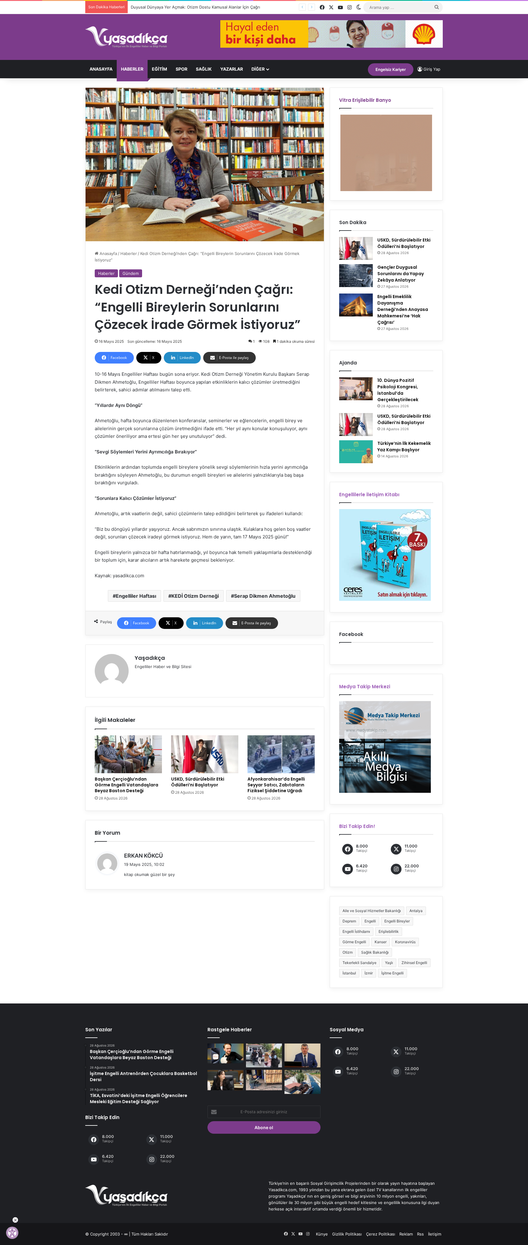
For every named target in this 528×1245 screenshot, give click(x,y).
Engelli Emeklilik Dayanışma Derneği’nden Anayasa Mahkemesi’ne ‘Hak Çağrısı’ (402, 309)
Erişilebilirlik (389, 931)
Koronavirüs (405, 942)
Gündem (131, 273)
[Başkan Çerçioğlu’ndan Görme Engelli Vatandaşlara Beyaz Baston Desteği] (128, 754)
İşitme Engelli (392, 973)
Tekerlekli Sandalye (359, 962)
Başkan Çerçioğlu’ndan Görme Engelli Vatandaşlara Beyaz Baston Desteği (126, 785)
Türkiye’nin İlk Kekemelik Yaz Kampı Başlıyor (404, 446)
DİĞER (258, 69)
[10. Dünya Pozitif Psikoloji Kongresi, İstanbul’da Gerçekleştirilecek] (356, 388)
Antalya (416, 910)
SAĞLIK (204, 69)
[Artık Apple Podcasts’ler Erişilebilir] (225, 1053)
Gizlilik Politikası (347, 1234)
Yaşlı (389, 962)
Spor (181, 69)
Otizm (348, 952)
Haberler (132, 69)
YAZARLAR (231, 69)
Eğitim (159, 69)
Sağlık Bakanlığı (375, 952)
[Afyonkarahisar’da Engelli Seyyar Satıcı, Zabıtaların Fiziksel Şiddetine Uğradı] (281, 754)
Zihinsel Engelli (414, 962)
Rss (420, 1234)
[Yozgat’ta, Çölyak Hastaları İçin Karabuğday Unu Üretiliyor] (302, 1082)
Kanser (381, 942)
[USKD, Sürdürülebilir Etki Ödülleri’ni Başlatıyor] (204, 754)
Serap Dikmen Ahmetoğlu (264, 596)
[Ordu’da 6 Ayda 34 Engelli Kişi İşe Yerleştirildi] (302, 1055)
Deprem (349, 921)
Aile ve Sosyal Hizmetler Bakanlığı (372, 910)
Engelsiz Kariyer (391, 69)
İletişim (434, 1234)
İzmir (369, 973)
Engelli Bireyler (397, 921)
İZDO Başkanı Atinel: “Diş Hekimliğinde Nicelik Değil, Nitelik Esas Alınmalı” (200, 7)
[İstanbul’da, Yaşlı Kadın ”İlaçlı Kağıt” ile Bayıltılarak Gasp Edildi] (264, 1055)
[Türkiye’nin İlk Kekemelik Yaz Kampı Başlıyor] (356, 451)
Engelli (370, 921)
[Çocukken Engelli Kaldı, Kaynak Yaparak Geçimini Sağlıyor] (264, 1080)
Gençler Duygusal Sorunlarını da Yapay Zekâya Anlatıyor (400, 273)
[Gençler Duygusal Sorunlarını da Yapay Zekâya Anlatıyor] (356, 275)
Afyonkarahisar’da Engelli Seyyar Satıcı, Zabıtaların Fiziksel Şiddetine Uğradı (276, 785)
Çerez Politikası (380, 1234)
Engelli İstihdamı (356, 931)
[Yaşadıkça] (126, 37)
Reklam (406, 1234)
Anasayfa (101, 69)
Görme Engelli (354, 942)
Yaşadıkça (150, 658)
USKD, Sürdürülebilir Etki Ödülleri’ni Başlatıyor (197, 782)
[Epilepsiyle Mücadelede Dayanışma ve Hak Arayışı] (225, 1080)
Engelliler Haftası (136, 596)
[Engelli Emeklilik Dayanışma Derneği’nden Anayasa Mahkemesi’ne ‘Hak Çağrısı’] (356, 305)
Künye (322, 1234)
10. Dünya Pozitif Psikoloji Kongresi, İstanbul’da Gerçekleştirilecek (397, 390)
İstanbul (349, 973)
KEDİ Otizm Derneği (195, 596)
